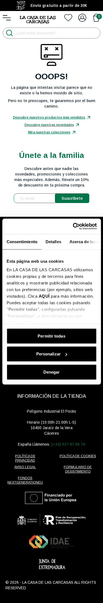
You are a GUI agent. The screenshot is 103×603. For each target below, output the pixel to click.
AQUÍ (43, 296)
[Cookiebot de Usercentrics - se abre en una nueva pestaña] (73, 226)
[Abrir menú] (7, 18)
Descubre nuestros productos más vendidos (49, 117)
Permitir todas (51, 335)
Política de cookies (78, 456)
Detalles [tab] (53, 241)
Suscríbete (72, 198)
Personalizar (48, 354)
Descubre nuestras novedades (49, 125)
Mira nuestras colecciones (49, 132)
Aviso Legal (25, 467)
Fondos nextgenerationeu (25, 480)
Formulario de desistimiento (78, 469)
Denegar (51, 371)
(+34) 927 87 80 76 (68, 444)
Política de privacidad (25, 458)
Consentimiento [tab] (21, 241)
